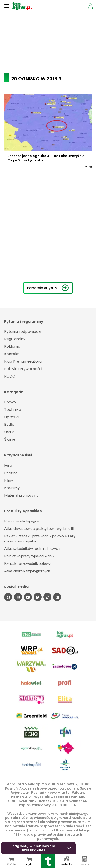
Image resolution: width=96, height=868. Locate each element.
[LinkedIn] (57, 597)
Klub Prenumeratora (23, 361)
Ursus (9, 432)
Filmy (8, 480)
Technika (12, 409)
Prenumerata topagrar (22, 521)
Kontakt (11, 354)
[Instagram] (18, 597)
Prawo (10, 402)
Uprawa (11, 417)
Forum (9, 465)
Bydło (9, 424)
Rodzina (10, 472)
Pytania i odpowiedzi (22, 331)
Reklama (12, 346)
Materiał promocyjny (21, 495)
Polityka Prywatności (23, 368)
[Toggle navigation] (6, 5)
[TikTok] (47, 597)
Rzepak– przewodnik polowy (27, 563)
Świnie (9, 439)
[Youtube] (28, 597)
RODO (9, 376)
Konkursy (12, 487)
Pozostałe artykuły (42, 288)
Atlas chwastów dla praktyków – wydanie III (39, 528)
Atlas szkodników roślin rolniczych (32, 548)
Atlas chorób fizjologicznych (27, 570)
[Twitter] (38, 597)
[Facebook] (8, 597)
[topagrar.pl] (22, 6)
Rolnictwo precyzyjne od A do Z (29, 556)
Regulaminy (14, 339)
